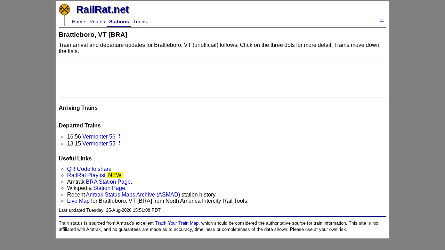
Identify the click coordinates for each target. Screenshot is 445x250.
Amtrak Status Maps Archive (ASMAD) (133, 195)
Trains (140, 21)
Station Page (109, 188)
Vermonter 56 (98, 137)
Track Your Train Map (177, 223)
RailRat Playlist (86, 175)
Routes (97, 21)
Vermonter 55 (98, 144)
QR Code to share (89, 169)
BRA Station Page (108, 182)
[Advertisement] (222, 77)
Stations (119, 21)
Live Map (79, 201)
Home (78, 21)
